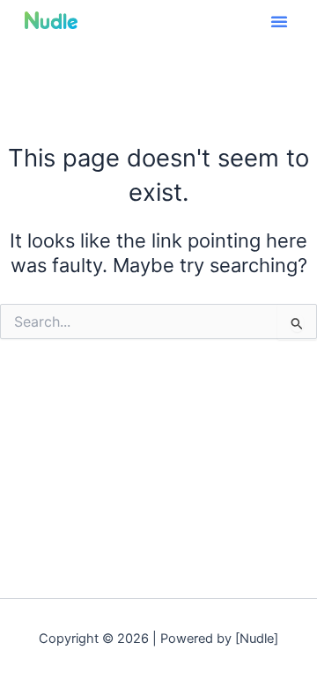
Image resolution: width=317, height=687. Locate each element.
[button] (279, 21)
